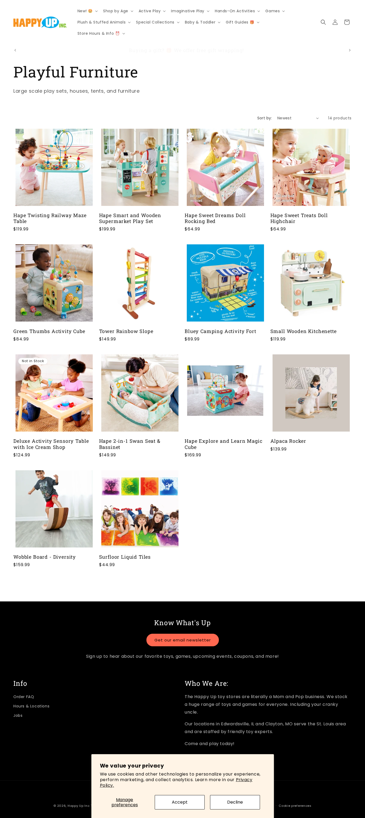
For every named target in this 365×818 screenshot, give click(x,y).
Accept (180, 802)
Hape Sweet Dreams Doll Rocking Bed (215, 218)
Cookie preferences (295, 806)
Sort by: (264, 118)
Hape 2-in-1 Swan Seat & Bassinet (129, 444)
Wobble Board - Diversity (44, 557)
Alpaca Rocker (288, 441)
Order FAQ (23, 696)
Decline (235, 802)
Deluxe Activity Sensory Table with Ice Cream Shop (51, 444)
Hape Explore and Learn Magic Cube (223, 444)
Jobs (17, 715)
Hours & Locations (31, 706)
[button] (87, 11)
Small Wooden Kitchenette (303, 331)
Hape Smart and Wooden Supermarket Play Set (130, 218)
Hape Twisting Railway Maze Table (50, 218)
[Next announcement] (350, 50)
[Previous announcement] (15, 50)
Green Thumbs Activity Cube (49, 331)
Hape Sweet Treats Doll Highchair (299, 218)
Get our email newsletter (182, 640)
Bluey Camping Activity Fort (220, 331)
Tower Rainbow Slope (126, 331)
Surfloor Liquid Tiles (125, 557)
